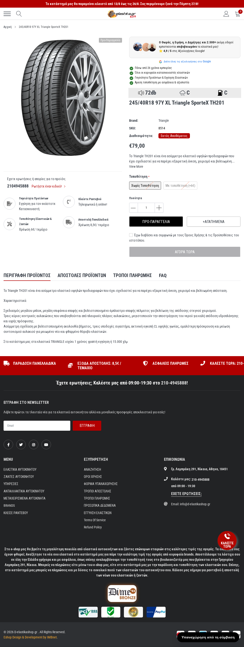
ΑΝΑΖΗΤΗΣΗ (92, 469)
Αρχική (8, 27)
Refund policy (93, 527)
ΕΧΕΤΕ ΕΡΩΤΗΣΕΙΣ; (186, 493)
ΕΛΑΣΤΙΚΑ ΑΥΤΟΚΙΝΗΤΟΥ (20, 469)
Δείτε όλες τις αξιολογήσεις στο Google (187, 61)
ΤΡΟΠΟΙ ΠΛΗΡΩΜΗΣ (97, 498)
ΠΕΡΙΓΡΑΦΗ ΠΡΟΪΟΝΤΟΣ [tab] (27, 275)
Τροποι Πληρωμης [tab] (132, 275)
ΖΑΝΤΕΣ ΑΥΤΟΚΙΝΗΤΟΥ (19, 477)
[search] (19, 14)
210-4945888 (174, 383)
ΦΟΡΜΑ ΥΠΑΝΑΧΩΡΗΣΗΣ (101, 484)
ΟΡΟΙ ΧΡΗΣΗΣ (93, 477)
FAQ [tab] (163, 275)
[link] (8, 444)
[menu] (7, 13)
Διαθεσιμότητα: (141, 136)
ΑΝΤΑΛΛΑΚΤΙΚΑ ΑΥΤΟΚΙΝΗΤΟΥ (24, 491)
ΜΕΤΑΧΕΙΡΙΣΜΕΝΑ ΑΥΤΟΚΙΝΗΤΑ (25, 498)
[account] (226, 14)
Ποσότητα (135, 198)
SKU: (132, 128)
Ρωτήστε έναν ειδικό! (47, 186)
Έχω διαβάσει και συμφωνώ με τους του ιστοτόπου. (184, 237)
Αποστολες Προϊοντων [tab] (82, 275)
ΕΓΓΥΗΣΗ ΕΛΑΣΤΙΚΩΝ (98, 513)
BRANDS (9, 505)
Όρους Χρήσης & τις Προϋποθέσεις (209, 235)
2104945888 (18, 185)
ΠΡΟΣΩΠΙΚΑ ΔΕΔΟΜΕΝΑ (100, 505)
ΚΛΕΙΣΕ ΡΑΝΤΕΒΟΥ (16, 513)
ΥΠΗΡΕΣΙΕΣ (11, 484)
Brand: (133, 120)
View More (136, 166)
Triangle (163, 120)
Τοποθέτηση (139, 176)
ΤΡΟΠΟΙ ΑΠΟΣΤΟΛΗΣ (97, 491)
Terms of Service (95, 520)
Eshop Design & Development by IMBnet (30, 637)
